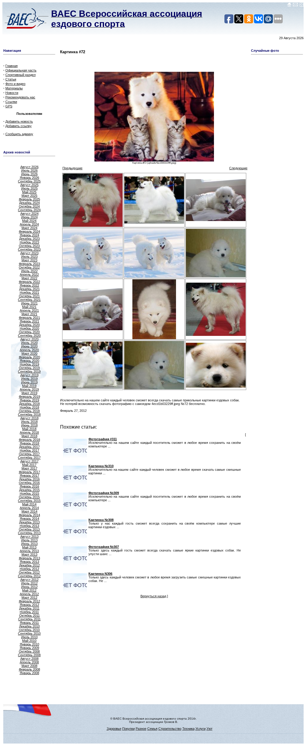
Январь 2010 (29, 644)
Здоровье (114, 728)
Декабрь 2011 (29, 608)
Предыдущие (72, 168)
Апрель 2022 (29, 274)
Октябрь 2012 (29, 572)
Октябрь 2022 (29, 267)
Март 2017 (29, 468)
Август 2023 (29, 253)
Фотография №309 (103, 493)
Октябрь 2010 (29, 630)
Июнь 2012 (29, 587)
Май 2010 (29, 640)
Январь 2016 (29, 486)
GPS (8, 106)
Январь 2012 (29, 605)
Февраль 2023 (29, 264)
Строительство (169, 728)
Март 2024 (29, 228)
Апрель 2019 (29, 389)
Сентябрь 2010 (29, 633)
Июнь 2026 (29, 174)
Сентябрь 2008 (29, 655)
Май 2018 (29, 429)
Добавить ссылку (18, 126)
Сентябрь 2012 (29, 576)
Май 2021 (29, 307)
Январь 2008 (29, 673)
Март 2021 (29, 314)
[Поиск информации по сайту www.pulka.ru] (301, 5)
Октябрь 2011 (29, 615)
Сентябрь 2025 (29, 181)
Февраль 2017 (29, 472)
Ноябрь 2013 (29, 526)
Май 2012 (29, 590)
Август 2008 (29, 658)
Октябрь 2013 (29, 529)
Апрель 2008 (29, 662)
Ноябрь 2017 (29, 450)
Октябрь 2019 (29, 368)
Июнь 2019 (29, 382)
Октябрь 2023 (29, 246)
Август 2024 (29, 213)
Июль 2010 (29, 637)
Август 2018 (29, 418)
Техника (188, 728)
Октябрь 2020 (29, 332)
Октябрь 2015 (29, 497)
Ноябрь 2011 (29, 612)
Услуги (200, 728)
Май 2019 (29, 386)
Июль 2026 (29, 170)
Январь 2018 (29, 443)
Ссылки (11, 101)
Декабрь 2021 (29, 289)
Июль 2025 (29, 188)
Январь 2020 (29, 360)
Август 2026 (29, 167)
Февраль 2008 (29, 669)
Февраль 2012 (29, 601)
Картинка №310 (101, 466)
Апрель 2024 (29, 224)
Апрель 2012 (29, 594)
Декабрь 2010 (29, 626)
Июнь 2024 (29, 217)
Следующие (238, 168)
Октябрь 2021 (29, 296)
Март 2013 (29, 554)
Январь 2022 (29, 285)
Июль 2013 (29, 540)
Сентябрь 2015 (29, 500)
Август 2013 (29, 536)
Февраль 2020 (29, 357)
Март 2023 (29, 260)
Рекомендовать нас (20, 97)
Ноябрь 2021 (29, 292)
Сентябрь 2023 (29, 249)
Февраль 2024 (29, 231)
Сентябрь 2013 (29, 533)
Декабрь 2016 (29, 479)
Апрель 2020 (29, 350)
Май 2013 (29, 547)
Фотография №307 (103, 547)
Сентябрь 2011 (29, 619)
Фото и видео (15, 84)
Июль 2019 (29, 378)
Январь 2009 (29, 648)
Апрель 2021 (29, 310)
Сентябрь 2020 (29, 335)
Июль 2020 (29, 343)
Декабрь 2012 (29, 565)
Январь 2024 (29, 235)
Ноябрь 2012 (29, 569)
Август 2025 (29, 185)
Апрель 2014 (29, 508)
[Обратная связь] (295, 5)
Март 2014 (29, 511)
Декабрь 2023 (29, 238)
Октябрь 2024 (29, 206)
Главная (11, 66)
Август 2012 (29, 579)
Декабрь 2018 (29, 404)
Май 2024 (29, 221)
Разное (141, 728)
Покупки (128, 728)
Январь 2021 (29, 321)
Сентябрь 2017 (29, 457)
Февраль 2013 (29, 558)
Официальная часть (20, 70)
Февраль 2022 (29, 282)
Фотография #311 (102, 439)
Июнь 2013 (29, 544)
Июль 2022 (29, 271)
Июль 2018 (29, 422)
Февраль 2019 (29, 396)
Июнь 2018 (29, 425)
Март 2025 (29, 195)
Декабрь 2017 (29, 447)
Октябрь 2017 (29, 454)
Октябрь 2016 (29, 483)
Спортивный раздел (20, 75)
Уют (209, 728)
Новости (11, 93)
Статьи (10, 79)
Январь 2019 (29, 400)
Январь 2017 (29, 475)
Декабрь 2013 (29, 522)
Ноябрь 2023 (29, 242)
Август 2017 (29, 461)
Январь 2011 (29, 622)
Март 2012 (29, 597)
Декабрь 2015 (29, 490)
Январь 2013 (29, 561)
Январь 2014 (29, 518)
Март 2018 (29, 436)
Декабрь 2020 (29, 325)
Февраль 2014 (29, 515)
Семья (152, 728)
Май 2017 (29, 465)
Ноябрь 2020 (29, 328)
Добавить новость (19, 121)
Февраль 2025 (29, 199)
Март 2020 (29, 353)
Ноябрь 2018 (29, 407)
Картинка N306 (100, 573)
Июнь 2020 (29, 346)
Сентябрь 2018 (29, 414)
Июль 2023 (29, 256)
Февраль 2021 (29, 317)
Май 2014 (29, 504)
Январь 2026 (29, 177)
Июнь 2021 (29, 303)
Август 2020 (29, 339)
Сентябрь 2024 (29, 210)
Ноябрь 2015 (29, 493)
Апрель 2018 (29, 432)
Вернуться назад (153, 596)
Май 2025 (29, 192)
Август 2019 (29, 375)
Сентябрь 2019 (29, 371)
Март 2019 (29, 393)
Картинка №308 (101, 520)
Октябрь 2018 (29, 411)
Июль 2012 (29, 583)
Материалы (14, 88)
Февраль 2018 (29, 439)
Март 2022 (29, 278)
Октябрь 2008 (29, 651)
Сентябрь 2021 (29, 299)
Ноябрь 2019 (29, 364)
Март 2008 (29, 666)
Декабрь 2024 (29, 203)
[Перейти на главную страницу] (289, 5)
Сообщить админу (19, 134)
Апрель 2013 (29, 551)
